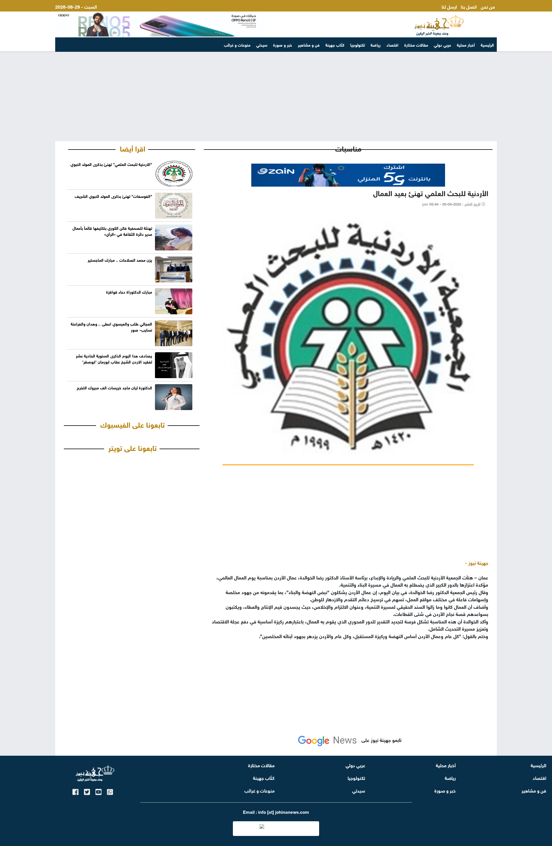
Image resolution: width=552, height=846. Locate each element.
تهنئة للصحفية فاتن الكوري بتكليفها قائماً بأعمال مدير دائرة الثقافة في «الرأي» (112, 230)
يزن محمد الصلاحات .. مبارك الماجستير (120, 259)
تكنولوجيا (357, 44)
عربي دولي (442, 44)
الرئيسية (487, 44)
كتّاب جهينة (334, 44)
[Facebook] (75, 791)
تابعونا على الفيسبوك (132, 424)
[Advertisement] (275, 96)
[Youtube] (98, 791)
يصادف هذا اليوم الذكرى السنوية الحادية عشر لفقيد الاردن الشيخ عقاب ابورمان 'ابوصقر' (114, 358)
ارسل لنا (449, 6)
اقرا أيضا (132, 147)
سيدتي (261, 44)
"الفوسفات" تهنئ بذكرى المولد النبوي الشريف (113, 195)
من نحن (488, 6)
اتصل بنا (469, 6)
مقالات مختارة (416, 44)
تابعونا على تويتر (132, 447)
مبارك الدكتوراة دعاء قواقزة (129, 291)
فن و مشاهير (309, 44)
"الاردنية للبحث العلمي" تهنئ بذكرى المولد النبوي (111, 163)
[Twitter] (87, 791)
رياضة (376, 44)
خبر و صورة (282, 44)
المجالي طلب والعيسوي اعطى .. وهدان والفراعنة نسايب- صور (111, 326)
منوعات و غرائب (237, 44)
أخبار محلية (466, 44)
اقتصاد (392, 44)
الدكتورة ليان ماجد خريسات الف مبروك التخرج (114, 387)
